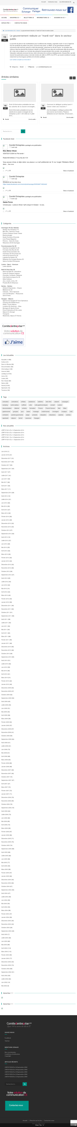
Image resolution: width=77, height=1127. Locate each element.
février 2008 (5, 763)
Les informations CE (65, 2)
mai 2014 (4, 506)
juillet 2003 (4, 938)
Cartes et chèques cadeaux (11, 273)
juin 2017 (4, 479)
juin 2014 (4, 503)
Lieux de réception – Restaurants (13, 294)
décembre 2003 (6, 921)
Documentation (5, 367)
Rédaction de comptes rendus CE (13, 259)
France (40, 408)
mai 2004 (4, 903)
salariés (61, 415)
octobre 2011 (5, 612)
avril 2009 (4, 715)
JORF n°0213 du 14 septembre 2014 (12, 432)
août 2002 (4, 975)
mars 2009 (4, 718)
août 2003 (4, 934)
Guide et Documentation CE (11, 252)
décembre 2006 (6, 797)
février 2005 (5, 873)
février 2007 (5, 790)
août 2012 (4, 578)
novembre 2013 (6, 527)
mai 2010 (4, 671)
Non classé (4, 381)
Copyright (8, 1056)
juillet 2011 (4, 623)
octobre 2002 (5, 969)
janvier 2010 (5, 684)
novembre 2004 (6, 883)
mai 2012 (4, 588)
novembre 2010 (6, 650)
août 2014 (4, 496)
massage (36, 411)
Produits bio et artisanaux (10, 283)
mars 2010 (4, 677)
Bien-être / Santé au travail (11, 231)
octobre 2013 (5, 530)
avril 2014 (4, 510)
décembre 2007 (6, 770)
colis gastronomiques (41, 405)
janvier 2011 (5, 643)
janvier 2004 (5, 917)
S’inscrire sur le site (36, 1120)
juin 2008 (4, 749)
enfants (24, 408)
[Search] (23, 131)
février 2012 (5, 599)
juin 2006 (4, 818)
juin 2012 (4, 585)
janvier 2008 (5, 766)
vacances (28, 418)
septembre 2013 (6, 534)
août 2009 (4, 701)
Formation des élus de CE (11, 250)
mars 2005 (4, 869)
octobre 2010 (5, 653)
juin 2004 (4, 900)
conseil (53, 405)
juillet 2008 (4, 746)
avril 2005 (4, 866)
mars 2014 (4, 513)
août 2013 (4, 537)
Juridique (4, 374)
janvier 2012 (5, 602)
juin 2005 (4, 859)
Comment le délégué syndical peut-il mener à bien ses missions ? (59, 105)
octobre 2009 (5, 695)
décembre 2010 (6, 647)
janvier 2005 (5, 876)
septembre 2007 (6, 780)
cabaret (56, 402)
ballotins (40, 402)
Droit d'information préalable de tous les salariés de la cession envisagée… (22, 105)
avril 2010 (4, 674)
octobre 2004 (5, 886)
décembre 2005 (6, 838)
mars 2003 (4, 951)
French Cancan (50, 408)
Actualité (3, 359)
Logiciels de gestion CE (10, 257)
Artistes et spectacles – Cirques (12, 288)
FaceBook (8, 1038)
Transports (6, 314)
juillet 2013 (4, 540)
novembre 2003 (6, 924)
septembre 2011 (6, 616)
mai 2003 (4, 945)
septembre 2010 (6, 657)
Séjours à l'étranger (9, 312)
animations (15, 402)
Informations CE (43, 17)
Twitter (7, 1041)
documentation (7, 408)
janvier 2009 (5, 725)
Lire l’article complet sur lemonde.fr (20, 60)
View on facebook (68, 171)
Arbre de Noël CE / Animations (12, 271)
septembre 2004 (6, 890)
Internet (3, 371)
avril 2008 (4, 756)
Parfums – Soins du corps (10, 241)
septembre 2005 (6, 849)
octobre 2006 (5, 804)
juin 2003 (4, 941)
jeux (22, 411)
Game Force (8, 202)
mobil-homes (45, 411)
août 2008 (4, 742)
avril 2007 (4, 784)
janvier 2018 (5, 455)
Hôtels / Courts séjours (9, 304)
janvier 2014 (5, 520)
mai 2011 (4, 629)
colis (30, 405)
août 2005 (4, 852)
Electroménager (7, 235)
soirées (68, 415)
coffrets (24, 405)
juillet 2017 (4, 475)
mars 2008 (4, 760)
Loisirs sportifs (7, 266)
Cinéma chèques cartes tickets (12, 233)
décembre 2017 (6, 458)
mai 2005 (4, 862)
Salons (3, 383)
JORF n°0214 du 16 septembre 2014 (12, 430)
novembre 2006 (6, 801)
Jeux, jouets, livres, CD (10, 281)
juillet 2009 (4, 705)
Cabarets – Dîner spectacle (11, 292)
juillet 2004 (4, 897)
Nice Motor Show (10, 151)
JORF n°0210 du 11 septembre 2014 (12, 439)
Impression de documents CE (12, 254)
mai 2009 (4, 712)
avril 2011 (4, 633)
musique (64, 411)
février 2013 (5, 558)
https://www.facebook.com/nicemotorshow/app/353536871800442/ (25, 184)
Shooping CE (14, 17)
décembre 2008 (6, 729)
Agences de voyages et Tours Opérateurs (15, 301)
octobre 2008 (5, 736)
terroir (20, 418)
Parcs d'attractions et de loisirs (12, 310)
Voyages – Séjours (7, 299)
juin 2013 (4, 544)
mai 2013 (4, 547)
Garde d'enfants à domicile (11, 237)
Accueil (43, 2)
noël (71, 411)
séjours (13, 418)
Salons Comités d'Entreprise (11, 261)
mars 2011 (4, 636)
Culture (3, 362)
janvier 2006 (5, 835)
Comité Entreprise (16, 145)
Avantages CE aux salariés (10, 228)
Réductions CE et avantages (11, 243)
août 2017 (4, 472)
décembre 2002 (6, 962)
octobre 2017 (5, 465)
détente (17, 408)
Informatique (5, 369)
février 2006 (5, 831)
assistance (32, 402)
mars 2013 (4, 554)
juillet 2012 (4, 582)
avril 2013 (4, 551)
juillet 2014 (4, 499)
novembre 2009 (6, 691)
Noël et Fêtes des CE (8, 270)
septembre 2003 (6, 931)
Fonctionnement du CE (8, 246)
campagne (65, 402)
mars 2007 (4, 787)
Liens (3, 376)
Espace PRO (5, 23)
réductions (52, 415)
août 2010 (4, 660)
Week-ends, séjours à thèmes (12, 316)
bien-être (48, 402)
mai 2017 (4, 482)
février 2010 (5, 681)
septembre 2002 (6, 972)
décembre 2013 (6, 523)
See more (11, 164)
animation (5, 402)
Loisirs (3, 378)
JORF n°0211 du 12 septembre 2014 (12, 437)
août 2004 (4, 893)
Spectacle (4, 388)
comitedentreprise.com (45, 67)
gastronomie (6, 411)
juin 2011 (4, 626)
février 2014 (5, 516)
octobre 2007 (5, 777)
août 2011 (4, 619)
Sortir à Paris (7, 295)
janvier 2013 (5, 561)
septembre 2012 (6, 575)
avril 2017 (4, 486)
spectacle (5, 418)
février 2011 (5, 640)
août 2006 (4, 811)
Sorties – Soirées (6, 286)
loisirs (28, 411)
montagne (55, 411)
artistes (23, 402)
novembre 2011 (6, 609)
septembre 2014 (6, 492)
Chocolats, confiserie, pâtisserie (12, 275)
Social (21, 67)
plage (27, 415)
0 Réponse (31, 67)
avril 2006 (4, 825)
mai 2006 (4, 821)
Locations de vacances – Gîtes (12, 306)
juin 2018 (4, 451)
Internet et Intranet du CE (10, 255)
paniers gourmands (17, 415)
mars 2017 (4, 489)
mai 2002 (4, 986)
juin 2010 (4, 667)
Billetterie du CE (7, 290)
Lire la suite (32, 119)
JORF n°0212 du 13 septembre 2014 (12, 435)
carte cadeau (15, 405)
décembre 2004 (6, 879)
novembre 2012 (6, 568)
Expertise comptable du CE (11, 248)
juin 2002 (4, 982)
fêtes (64, 408)
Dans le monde (6, 364)
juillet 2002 (4, 979)
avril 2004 (4, 907)
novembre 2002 (6, 965)
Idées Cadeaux (7, 279)
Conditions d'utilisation (12, 1054)
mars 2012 (4, 595)
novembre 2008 (6, 732)
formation (32, 408)
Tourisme (4, 390)
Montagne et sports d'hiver (11, 308)
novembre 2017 (6, 462)
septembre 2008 (6, 739)
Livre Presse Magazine (9, 239)
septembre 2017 (6, 468)
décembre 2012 (6, 564)
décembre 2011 (6, 605)
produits (34, 415)
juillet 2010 (4, 664)
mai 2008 (4, 753)
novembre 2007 (6, 773)
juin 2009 (4, 708)
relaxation (43, 415)
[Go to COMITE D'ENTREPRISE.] (3, 30)
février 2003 (5, 955)
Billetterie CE (29, 17)
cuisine (60, 405)
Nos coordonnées (10, 1052)
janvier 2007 (5, 794)
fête (59, 408)
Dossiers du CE (59, 17)
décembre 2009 (6, 688)
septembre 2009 (6, 698)
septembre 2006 (6, 808)
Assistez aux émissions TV (11, 230)
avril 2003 (4, 948)
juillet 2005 (4, 855)
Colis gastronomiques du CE (11, 277)
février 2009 (5, 722)
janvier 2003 (5, 958)
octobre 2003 (5, 927)
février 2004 (5, 914)
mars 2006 (4, 828)
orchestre (5, 415)
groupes (15, 411)
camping (5, 405)
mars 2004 (4, 910)
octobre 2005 (5, 845)
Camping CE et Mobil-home (11, 302)
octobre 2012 (5, 571)
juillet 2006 (4, 814)
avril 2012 (4, 592)
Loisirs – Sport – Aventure (9, 264)
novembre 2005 (6, 842)
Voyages (36, 418)
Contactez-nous (52, 2)
